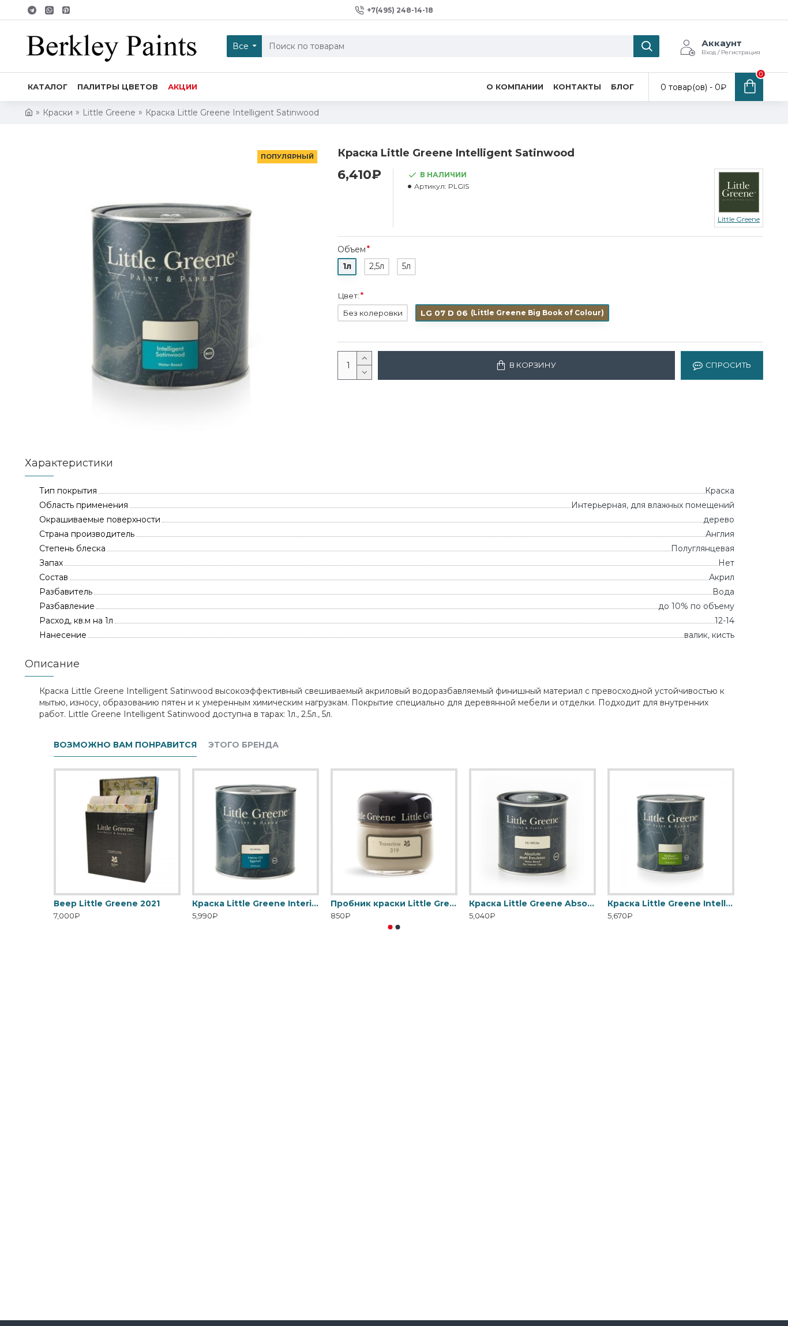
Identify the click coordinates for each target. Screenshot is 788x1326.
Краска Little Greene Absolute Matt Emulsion (532, 903)
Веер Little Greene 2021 (107, 903)
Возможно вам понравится (125, 745)
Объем (351, 249)
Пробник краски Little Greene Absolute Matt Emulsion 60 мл (394, 903)
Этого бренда (243, 745)
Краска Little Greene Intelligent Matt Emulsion (670, 903)
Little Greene (109, 112)
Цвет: (348, 295)
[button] (390, 927)
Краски (58, 112)
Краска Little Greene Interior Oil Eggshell (255, 903)
